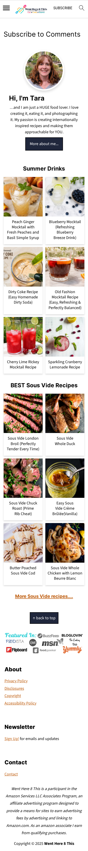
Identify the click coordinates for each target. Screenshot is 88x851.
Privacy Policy (16, 681)
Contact (11, 774)
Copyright (13, 696)
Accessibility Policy (20, 703)
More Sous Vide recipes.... (44, 596)
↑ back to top (44, 618)
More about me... (44, 144)
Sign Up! (12, 739)
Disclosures (14, 688)
